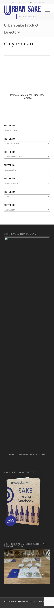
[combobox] (27, 130)
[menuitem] (14, 2)
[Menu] (46, 10)
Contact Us (39, 2)
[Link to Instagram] (43, 604)
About (21, 2)
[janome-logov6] (22, 10)
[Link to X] (39, 604)
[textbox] (27, 130)
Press (29, 2)
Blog (14, 2)
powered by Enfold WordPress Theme (33, 601)
